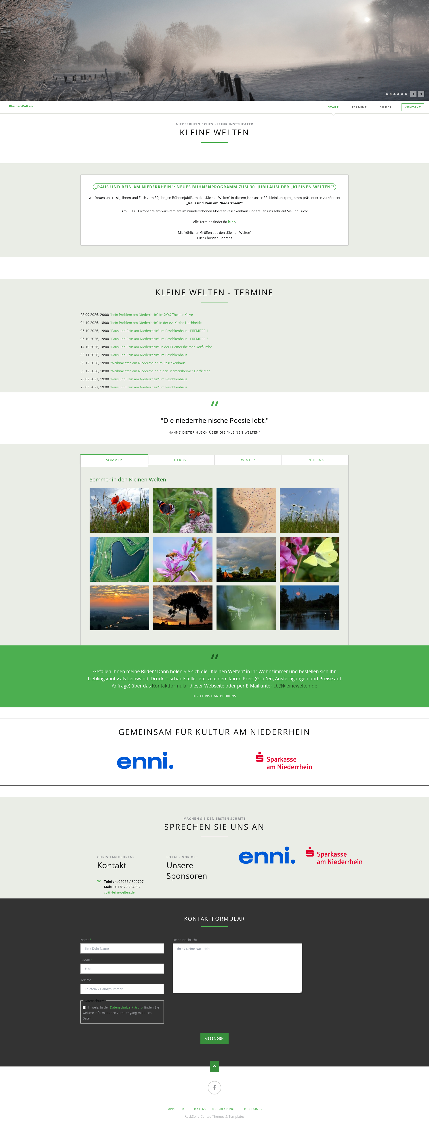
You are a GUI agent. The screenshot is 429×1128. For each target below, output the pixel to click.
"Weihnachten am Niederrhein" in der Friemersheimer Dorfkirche (160, 371)
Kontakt (413, 107)
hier (231, 221)
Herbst (181, 460)
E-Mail (87, 960)
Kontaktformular (170, 686)
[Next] (421, 94)
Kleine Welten (21, 106)
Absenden (214, 1038)
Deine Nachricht (185, 940)
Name (87, 939)
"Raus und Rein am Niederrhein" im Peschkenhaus (148, 355)
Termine (359, 107)
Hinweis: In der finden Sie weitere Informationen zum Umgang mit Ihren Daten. (121, 1012)
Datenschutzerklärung (126, 1007)
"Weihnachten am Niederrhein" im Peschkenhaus (147, 363)
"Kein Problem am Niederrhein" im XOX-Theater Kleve (151, 314)
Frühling (314, 460)
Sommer (114, 460)
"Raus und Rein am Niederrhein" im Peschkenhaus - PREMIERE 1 (159, 330)
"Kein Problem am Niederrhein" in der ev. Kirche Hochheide (156, 322)
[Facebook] (214, 1087)
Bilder (386, 107)
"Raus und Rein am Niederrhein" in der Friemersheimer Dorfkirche (161, 347)
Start (333, 107)
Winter (248, 460)
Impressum (176, 1109)
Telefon (86, 980)
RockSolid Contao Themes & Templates (214, 1116)
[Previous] (413, 94)
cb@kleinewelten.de (295, 686)
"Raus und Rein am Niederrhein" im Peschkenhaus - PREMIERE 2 (159, 338)
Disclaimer (253, 1109)
